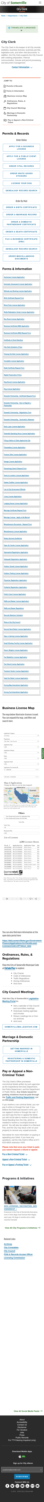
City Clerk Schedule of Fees (13, 347)
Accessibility (22, 1422)
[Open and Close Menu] (40, 3)
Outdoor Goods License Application (16, 566)
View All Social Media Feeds (26, 1411)
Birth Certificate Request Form (14, 298)
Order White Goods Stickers (21, 174)
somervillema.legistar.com (21, 1027)
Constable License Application (14, 361)
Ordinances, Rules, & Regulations (17, 956)
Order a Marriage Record (21, 214)
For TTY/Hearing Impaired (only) (22, 1440)
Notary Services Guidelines (13, 538)
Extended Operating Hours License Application (19, 433)
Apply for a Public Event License (21, 157)
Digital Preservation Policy (13, 375)
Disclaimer (22, 1427)
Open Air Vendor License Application (16, 545)
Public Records (22, 1437)
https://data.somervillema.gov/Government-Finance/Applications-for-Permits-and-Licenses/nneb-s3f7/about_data (22, 943)
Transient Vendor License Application (16, 671)
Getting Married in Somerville (21, 1049)
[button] (22, 29)
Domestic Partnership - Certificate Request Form (20, 396)
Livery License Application (13, 496)
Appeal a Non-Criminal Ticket (14, 1159)
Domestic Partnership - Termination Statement (19, 419)
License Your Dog (21, 183)
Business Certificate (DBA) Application (16, 326)
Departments (13, 16)
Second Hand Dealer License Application (17, 629)
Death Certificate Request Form (14, 368)
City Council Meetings (18, 992)
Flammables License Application (14, 447)
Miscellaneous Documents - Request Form (18, 524)
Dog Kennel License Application (14, 382)
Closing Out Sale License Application (16, 354)
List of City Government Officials (14, 489)
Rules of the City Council (12, 622)
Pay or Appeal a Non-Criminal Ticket (17, 1073)
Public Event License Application (15, 594)
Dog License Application (12, 389)
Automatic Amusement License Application (18, 284)
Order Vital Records (21, 166)
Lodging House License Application (16, 503)
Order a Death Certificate (21, 231)
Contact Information (20, 67)
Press (22, 1435)
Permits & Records (15, 133)
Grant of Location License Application (16, 475)
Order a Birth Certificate (21, 207)
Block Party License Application (14, 305)
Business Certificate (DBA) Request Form (17, 333)
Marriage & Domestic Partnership (17, 1039)
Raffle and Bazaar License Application (16, 601)
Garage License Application (13, 461)
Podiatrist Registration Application (15, 587)
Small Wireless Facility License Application (18, 643)
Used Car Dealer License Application (16, 678)
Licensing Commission (14, 1257)
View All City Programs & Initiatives (21, 1227)
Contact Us (22, 1424)
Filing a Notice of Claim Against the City (17, 440)
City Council (9, 1250)
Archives (8, 1244)
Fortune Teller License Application (15, 454)
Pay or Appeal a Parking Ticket (15, 1165)
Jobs (22, 1432)
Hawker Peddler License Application (16, 482)
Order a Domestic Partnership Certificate (21, 223)
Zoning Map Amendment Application (16, 685)
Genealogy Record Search (21, 190)
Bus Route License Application (14, 319)
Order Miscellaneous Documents (21, 257)
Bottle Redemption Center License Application (19, 312)
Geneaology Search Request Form (15, 468)
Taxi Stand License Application (14, 664)
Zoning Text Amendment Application (16, 692)
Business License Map (18, 708)
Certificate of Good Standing (13, 340)
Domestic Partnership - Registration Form (17, 412)
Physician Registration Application (15, 580)
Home (3, 16)
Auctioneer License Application (14, 277)
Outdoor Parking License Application (16, 573)
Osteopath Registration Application (15, 559)
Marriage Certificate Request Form (15, 510)
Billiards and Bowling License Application (18, 291)
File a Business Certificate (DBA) (21, 240)
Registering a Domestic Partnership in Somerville (21, 1059)
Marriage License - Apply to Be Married (17, 517)
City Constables (11, 1247)
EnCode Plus (10, 968)
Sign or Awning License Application (16, 636)
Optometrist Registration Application (16, 552)
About (22, 1419)
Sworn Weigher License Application (16, 650)
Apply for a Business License (21, 147)
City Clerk (23, 16)
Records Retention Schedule (13, 615)
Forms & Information (17, 268)
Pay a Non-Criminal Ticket (13, 1154)
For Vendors (22, 1429)
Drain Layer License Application (14, 426)
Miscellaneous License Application (15, 531)
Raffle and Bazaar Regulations (14, 608)
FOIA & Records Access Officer (18, 1254)
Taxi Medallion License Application (15, 657)
